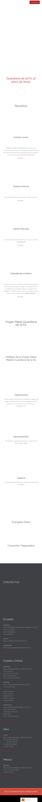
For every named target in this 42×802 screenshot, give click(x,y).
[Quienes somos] (21, 126)
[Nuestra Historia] (21, 175)
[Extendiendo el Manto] (21, 262)
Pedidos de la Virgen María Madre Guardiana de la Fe (21, 358)
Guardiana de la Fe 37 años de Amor (21, 80)
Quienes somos (21, 137)
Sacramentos (21, 436)
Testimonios (21, 394)
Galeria (21, 477)
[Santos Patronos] (21, 217)
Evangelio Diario (21, 522)
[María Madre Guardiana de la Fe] (22, 12)
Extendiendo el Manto (21, 273)
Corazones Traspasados (21, 545)
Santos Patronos (21, 229)
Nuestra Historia (21, 186)
